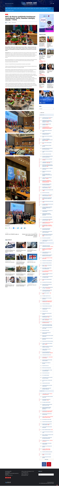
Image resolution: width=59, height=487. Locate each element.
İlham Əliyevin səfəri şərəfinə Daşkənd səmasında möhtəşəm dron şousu (47, 235)
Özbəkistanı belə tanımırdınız (9, 262)
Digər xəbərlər (46, 459)
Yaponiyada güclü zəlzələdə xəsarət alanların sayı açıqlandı (47, 232)
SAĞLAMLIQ (6, 10)
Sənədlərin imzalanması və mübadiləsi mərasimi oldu (47, 168)
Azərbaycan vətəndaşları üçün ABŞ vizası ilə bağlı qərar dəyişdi (10, 251)
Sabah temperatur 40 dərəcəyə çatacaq (47, 341)
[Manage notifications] (57, 485)
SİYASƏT (12, 8)
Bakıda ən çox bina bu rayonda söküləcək (50, 56)
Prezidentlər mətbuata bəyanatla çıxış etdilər (47, 151)
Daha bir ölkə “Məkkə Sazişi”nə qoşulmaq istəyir (46, 333)
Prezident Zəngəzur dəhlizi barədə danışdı (47, 131)
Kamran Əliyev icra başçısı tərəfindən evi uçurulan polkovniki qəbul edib (42, 58)
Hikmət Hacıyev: (46, 181)
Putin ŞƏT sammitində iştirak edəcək (47, 451)
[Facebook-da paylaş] (10, 228)
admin (9, 22)
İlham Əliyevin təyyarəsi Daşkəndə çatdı (47, 190)
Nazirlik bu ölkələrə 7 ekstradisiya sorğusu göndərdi (46, 443)
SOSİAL (34, 8)
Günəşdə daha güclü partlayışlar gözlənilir (46, 457)
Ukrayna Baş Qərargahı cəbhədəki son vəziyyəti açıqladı (47, 211)
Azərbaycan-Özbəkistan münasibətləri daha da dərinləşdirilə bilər (47, 156)
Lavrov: (47, 258)
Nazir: (47, 271)
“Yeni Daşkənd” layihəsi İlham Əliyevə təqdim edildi (47, 162)
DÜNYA (21, 8)
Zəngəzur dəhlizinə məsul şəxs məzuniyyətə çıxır (46, 349)
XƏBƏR (7, 14)
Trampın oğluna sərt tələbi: (47, 394)
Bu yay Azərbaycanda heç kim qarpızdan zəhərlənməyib (47, 352)
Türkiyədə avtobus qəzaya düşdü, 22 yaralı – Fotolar (47, 328)
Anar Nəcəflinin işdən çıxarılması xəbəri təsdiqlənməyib (41, 86)
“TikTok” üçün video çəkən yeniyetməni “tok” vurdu (47, 287)
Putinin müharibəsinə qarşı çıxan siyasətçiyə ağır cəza (46, 252)
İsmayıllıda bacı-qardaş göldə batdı (47, 260)
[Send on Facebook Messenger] (15, 228)
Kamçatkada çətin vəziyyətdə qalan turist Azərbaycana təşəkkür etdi (47, 198)
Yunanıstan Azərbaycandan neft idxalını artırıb (47, 432)
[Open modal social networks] (24, 228)
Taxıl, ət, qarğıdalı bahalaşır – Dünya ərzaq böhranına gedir (47, 370)
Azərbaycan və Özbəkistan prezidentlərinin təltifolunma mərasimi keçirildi (47, 140)
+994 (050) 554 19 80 (25, 472)
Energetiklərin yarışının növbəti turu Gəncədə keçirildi (47, 316)
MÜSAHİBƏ (32, 8)
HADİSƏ (46, 8)
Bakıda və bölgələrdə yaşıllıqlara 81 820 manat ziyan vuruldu (47, 435)
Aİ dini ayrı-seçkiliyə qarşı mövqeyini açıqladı (47, 344)
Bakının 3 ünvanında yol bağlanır (46, 454)
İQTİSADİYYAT (15, 8)
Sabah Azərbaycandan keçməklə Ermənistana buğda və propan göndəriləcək (46, 408)
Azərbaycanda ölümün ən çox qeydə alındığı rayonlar (47, 385)
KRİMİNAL (44, 8)
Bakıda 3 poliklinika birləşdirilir (47, 429)
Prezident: (47, 128)
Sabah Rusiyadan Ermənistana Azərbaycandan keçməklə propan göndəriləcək (46, 214)
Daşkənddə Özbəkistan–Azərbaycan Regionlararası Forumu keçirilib (47, 255)
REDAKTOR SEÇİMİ (27, 8)
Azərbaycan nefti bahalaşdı (46, 303)
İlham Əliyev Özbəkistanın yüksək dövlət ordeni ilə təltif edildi (46, 184)
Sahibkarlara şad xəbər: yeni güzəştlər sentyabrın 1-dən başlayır (9, 286)
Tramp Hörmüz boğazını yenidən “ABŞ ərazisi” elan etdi (47, 240)
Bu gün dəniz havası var (45, 365)
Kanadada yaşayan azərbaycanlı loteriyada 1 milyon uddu (46, 388)
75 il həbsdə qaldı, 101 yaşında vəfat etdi (47, 380)
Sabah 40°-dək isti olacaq (45, 192)
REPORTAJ (23, 8)
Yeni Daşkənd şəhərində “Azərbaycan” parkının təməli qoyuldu (47, 118)
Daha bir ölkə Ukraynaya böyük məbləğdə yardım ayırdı (46, 133)
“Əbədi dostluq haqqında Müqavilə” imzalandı (47, 178)
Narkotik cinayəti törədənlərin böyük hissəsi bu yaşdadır (47, 360)
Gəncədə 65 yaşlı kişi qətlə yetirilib (47, 421)
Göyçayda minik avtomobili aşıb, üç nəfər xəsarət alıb (47, 414)
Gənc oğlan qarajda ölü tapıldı (46, 402)
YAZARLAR (41, 8)
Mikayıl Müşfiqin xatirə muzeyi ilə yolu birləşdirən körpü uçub (42, 44)
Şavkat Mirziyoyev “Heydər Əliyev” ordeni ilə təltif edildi (47, 187)
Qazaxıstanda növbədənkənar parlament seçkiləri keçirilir (46, 229)
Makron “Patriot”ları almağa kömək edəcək (47, 265)
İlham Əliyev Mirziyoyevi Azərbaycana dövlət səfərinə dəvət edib (47, 148)
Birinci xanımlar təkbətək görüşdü (47, 143)
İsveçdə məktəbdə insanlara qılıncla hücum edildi (47, 427)
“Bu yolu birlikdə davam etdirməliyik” (47, 159)
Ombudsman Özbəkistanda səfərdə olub (47, 201)
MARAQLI (13, 10)
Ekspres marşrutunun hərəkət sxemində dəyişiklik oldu (47, 336)
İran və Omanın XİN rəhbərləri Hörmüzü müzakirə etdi (47, 397)
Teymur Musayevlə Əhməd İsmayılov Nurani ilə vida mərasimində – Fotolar (20, 263)
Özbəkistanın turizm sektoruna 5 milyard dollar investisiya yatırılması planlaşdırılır (47, 121)
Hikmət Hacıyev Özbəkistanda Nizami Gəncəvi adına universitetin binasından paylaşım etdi (47, 165)
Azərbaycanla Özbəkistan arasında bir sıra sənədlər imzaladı (47, 277)
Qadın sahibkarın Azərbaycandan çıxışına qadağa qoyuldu (46, 268)
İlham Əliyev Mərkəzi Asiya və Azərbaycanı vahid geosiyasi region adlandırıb (47, 175)
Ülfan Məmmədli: (47, 411)
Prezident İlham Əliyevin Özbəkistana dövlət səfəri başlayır (47, 219)
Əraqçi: (47, 417)
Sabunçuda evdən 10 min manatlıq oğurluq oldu (46, 298)
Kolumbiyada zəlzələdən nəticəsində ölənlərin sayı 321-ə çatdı (47, 405)
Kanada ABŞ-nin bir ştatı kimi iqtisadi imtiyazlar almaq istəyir (47, 195)
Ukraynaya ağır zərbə (47, 357)
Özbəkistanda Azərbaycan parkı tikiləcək (46, 171)
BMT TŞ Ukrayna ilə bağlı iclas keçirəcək (46, 363)
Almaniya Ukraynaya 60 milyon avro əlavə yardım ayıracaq (47, 285)
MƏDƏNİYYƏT (37, 8)
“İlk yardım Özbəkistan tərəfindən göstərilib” (46, 146)
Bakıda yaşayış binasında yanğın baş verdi (47, 136)
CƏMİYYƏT (18, 8)
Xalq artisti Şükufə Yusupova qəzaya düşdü (47, 319)
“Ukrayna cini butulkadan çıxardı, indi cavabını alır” (47, 274)
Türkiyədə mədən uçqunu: (47, 440)
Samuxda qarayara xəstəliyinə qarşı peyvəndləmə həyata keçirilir (47, 438)
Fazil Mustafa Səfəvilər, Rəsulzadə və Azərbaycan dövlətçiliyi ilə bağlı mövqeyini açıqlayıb (50, 86)
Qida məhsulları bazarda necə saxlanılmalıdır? (46, 399)
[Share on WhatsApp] (6, 228)
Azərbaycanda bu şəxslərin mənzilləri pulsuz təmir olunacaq (47, 378)
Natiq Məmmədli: (47, 301)
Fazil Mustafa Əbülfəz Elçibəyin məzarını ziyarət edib (47, 204)
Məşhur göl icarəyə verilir (31, 262)
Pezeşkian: (47, 222)
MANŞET (6, 8)
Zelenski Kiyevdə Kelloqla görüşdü (47, 279)
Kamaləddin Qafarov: (47, 226)
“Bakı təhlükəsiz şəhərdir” (46, 293)
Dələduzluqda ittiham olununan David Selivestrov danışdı (42, 73)
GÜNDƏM (9, 8)
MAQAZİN (10, 10)
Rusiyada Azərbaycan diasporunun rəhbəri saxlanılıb (47, 424)
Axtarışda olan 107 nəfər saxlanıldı (47, 282)
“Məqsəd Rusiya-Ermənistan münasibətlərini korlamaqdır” (47, 246)
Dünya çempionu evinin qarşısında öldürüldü (46, 313)
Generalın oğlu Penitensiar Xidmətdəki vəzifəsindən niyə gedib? (50, 45)
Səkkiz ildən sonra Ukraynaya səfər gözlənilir (47, 446)
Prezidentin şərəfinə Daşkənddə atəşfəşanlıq (46, 124)
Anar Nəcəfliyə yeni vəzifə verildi (46, 419)
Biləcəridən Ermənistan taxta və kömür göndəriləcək (47, 338)
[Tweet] (18, 228)
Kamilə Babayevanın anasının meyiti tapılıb (50, 71)
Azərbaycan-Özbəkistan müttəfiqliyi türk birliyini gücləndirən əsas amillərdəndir (47, 208)
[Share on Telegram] (22, 228)
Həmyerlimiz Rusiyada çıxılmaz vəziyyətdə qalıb (46, 308)
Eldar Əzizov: (47, 249)
